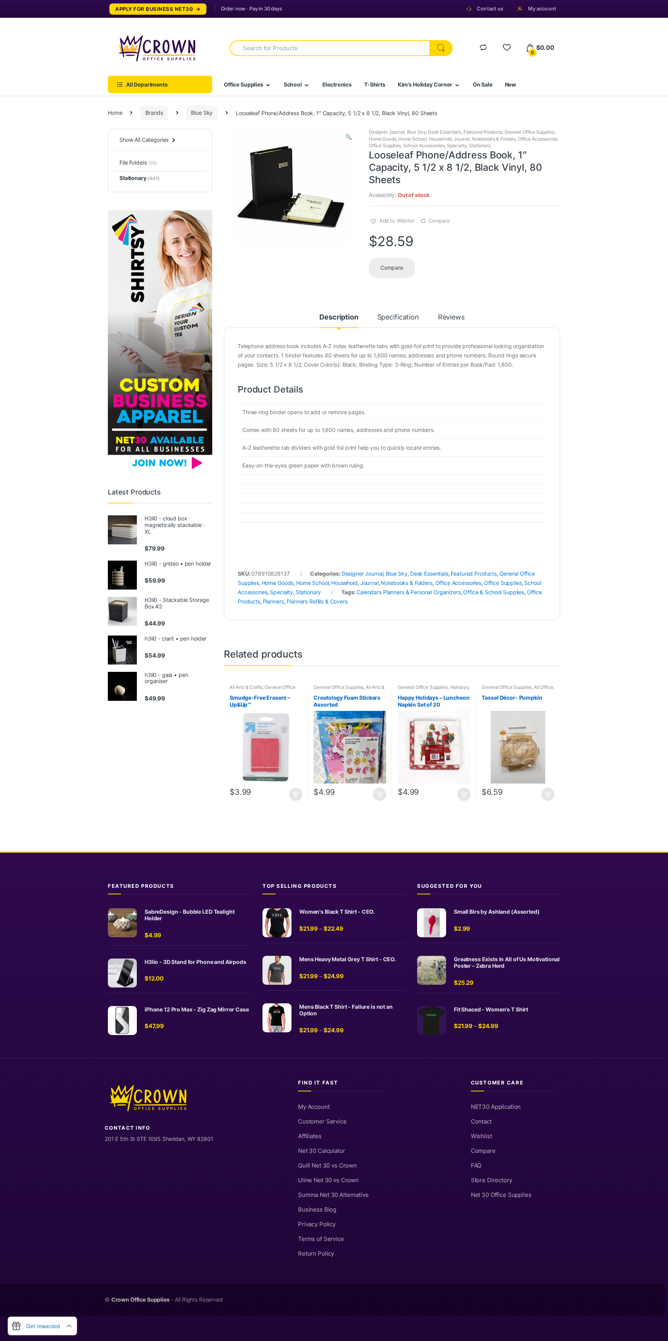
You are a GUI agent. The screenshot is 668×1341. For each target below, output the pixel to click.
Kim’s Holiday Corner (425, 84)
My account (542, 8)
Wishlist (481, 1136)
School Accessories (424, 145)
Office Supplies (243, 84)
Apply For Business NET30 (154, 9)
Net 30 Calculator (321, 1150)
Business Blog (317, 1209)
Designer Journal (387, 132)
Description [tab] (338, 317)
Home (115, 112)
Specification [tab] (398, 317)
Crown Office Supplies (140, 1300)
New (510, 84)
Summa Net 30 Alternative (333, 1194)
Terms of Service (321, 1239)
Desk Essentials (444, 132)
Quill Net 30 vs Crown (327, 1165)
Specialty (457, 145)
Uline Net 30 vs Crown (328, 1180)
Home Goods (382, 139)
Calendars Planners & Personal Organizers (408, 592)
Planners (273, 601)
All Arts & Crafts (246, 687)
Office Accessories (537, 139)
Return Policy (316, 1253)
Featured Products (483, 132)
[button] (348, 137)
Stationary (480, 145)
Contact (481, 1121)
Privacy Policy (317, 1224)
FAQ (476, 1165)
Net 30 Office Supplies (501, 1194)
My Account (314, 1106)
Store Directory (491, 1180)
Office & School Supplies (493, 592)
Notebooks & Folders (494, 139)
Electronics (337, 84)
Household (440, 139)
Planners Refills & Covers (317, 601)
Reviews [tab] (451, 317)
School (293, 84)
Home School (412, 139)
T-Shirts (374, 84)
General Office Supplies (529, 132)
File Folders (138, 162)
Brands (154, 112)
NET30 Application (496, 1106)
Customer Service (322, 1121)
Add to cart (295, 794)
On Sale (482, 84)
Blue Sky (202, 112)
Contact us (490, 8)
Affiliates (310, 1136)
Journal (462, 139)
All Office (543, 687)
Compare (439, 221)
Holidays (459, 687)
